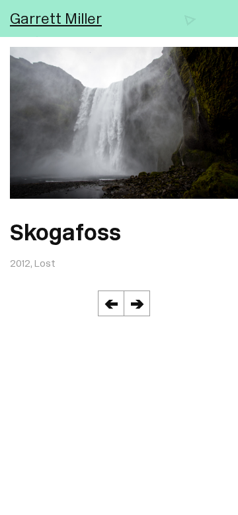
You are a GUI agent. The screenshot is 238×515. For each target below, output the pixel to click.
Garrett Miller (56, 18)
